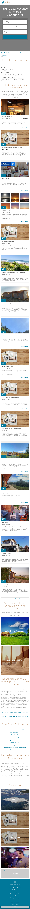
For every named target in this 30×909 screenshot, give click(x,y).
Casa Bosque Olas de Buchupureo (10, 397)
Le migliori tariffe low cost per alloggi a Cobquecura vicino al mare (15, 748)
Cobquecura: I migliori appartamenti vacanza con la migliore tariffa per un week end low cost (15, 713)
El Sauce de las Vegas (7, 366)
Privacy (15, 892)
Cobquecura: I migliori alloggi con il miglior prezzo (15, 710)
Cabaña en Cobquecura (8, 460)
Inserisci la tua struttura (15, 888)
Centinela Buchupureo (8, 584)
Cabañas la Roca (6, 210)
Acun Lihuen (5, 522)
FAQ (15, 896)
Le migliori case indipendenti (15, 740)
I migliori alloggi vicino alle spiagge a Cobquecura (15, 730)
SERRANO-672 (5, 179)
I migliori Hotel (15, 737)
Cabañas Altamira (6, 553)
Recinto (4, 870)
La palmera (5, 335)
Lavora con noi (15, 902)
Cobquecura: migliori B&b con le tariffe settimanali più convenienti (15, 717)
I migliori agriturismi (15, 742)
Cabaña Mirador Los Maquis (9, 303)
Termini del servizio (15, 894)
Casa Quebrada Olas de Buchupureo (11, 428)
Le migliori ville (15, 745)
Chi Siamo (15, 890)
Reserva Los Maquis (7, 116)
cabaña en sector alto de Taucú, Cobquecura (13, 272)
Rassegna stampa (15, 898)
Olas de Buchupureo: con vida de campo (12, 147)
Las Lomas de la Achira (8, 241)
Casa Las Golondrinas (7, 491)
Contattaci (15, 904)
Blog (15, 900)
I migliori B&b (15, 735)
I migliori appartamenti (15, 732)
